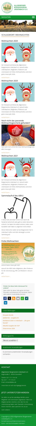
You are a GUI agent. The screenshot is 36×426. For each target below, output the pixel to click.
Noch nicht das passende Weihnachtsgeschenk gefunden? (15, 121)
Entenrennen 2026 (9, 328)
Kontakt (3, 421)
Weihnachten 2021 (9, 155)
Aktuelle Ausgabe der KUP (11, 326)
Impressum (9, 421)
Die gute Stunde (8, 315)
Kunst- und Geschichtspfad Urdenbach (13, 423)
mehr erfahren (5, 410)
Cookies (22, 421)
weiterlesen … (6, 77)
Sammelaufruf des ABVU (12, 195)
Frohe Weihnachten (10, 241)
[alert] (18, 353)
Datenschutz (16, 421)
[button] (5, 298)
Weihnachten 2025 (9, 41)
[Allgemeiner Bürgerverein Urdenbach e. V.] (14, 7)
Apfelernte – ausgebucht (11, 318)
